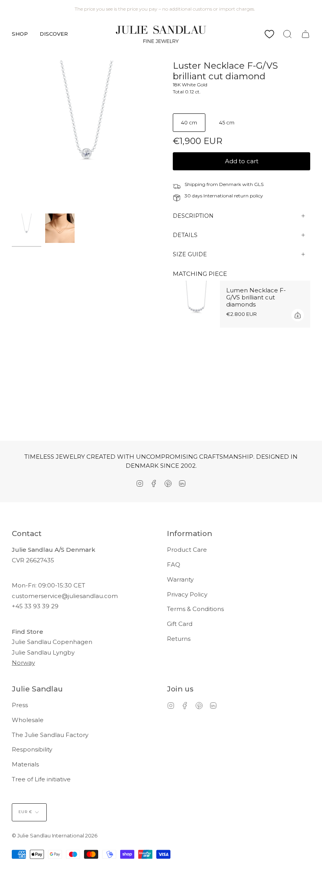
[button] (20, 34)
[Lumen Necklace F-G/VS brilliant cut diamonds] (196, 304)
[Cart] (305, 34)
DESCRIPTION (193, 215)
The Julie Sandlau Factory (50, 735)
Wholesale (28, 720)
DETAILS (185, 235)
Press (20, 705)
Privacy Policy (187, 594)
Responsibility (32, 749)
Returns (178, 638)
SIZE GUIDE (190, 254)
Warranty (180, 579)
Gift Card (179, 623)
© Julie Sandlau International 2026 (54, 835)
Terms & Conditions (195, 609)
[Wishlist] (269, 34)
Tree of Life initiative (41, 779)
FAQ (173, 564)
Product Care (187, 549)
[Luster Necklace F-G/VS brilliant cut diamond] (26, 228)
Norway (23, 662)
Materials (25, 764)
